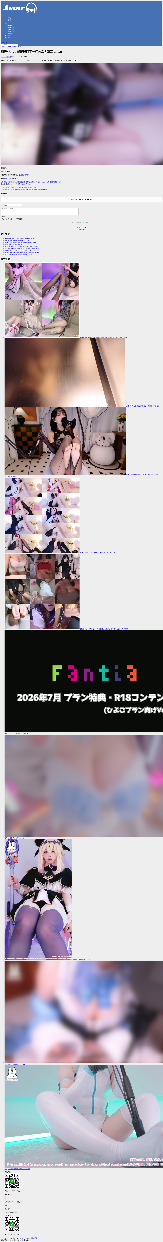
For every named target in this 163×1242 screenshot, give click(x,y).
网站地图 (34, 1238)
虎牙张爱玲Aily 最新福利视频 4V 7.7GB (18, 254)
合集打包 (11, 33)
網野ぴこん (57, 182)
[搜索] (19, 45)
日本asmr (42, 182)
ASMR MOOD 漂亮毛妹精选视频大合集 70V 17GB (22, 252)
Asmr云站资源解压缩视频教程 (15, 244)
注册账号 (81, 229)
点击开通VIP (24, 175)
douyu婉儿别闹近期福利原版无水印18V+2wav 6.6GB (22, 248)
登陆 (9, 18)
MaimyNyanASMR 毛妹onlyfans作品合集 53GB (20, 242)
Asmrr (3, 57)
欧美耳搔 (11, 31)
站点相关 (8, 35)
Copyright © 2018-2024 (23, 1238)
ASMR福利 (4, 182)
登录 (2, 43)
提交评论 (4, 217)
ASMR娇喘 (26, 182)
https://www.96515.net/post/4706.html (19, 184)
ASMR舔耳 (11, 182)
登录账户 (78, 199)
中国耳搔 (11, 27)
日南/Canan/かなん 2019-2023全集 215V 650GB (20, 250)
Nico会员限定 (49, 182)
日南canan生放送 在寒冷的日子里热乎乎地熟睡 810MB (29, 189)
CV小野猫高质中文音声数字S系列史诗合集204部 (21, 246)
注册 (9, 20)
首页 (6, 23)
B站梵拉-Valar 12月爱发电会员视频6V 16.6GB (20, 238)
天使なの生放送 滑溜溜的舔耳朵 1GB (23, 187)
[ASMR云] (19, 15)
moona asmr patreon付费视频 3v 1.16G (17, 240)
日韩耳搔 (11, 29)
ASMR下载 (8, 25)
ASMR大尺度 (34, 182)
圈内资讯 (8, 37)
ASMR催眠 (19, 182)
